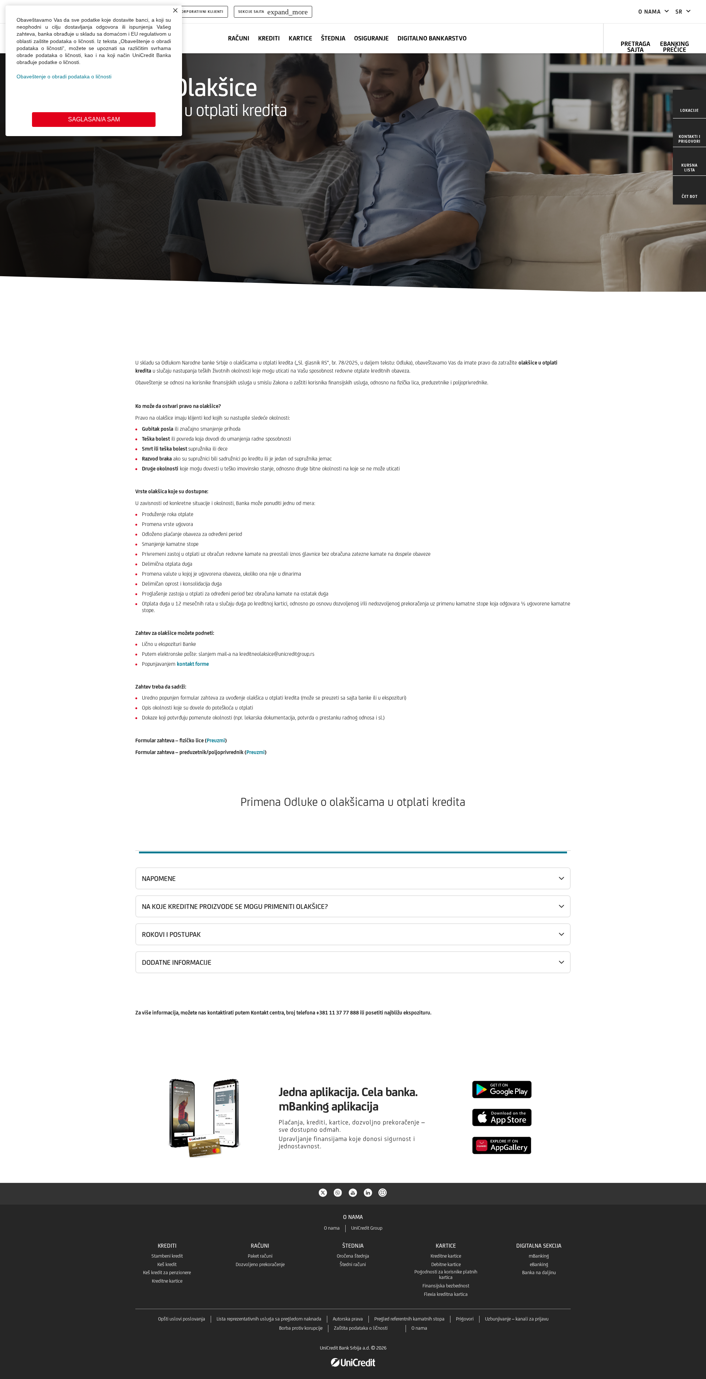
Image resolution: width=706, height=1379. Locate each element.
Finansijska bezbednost (445, 1286)
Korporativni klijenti (201, 12)
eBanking (539, 1264)
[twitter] (323, 1192)
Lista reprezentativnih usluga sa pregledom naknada (269, 1319)
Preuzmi (216, 740)
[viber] (338, 1192)
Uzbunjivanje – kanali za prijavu (517, 1319)
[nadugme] (383, 1192)
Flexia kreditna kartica (446, 1294)
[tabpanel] (353, 953)
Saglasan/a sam (94, 119)
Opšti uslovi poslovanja (181, 1319)
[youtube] (353, 1192)
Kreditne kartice (167, 1281)
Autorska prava (348, 1319)
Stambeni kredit (167, 1256)
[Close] (175, 10)
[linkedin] (368, 1192)
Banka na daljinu (539, 1272)
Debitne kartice (446, 1264)
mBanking (539, 1256)
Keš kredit (166, 1264)
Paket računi (260, 1256)
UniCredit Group (366, 1228)
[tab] (353, 840)
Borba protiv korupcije (300, 1328)
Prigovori (465, 1319)
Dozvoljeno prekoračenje (260, 1264)
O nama (332, 1228)
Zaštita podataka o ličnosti (361, 1328)
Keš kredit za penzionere (167, 1272)
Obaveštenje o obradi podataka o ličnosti (64, 76)
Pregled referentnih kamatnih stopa (409, 1319)
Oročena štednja (353, 1256)
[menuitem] (689, 104)
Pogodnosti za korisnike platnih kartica (445, 1274)
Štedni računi (353, 1264)
